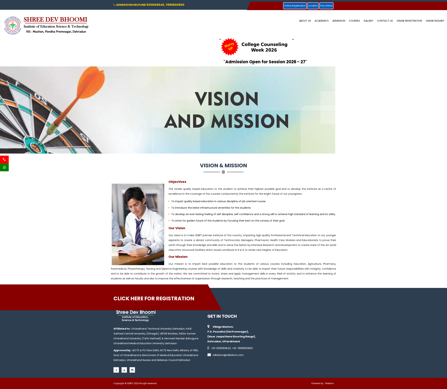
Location (313, 5)
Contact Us (385, 20)
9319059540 (223, 348)
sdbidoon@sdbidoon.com (228, 355)
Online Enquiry (435, 20)
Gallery (368, 20)
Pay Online (326, 5)
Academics (322, 20)
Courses (354, 20)
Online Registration (295, 5)
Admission (338, 20)
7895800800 (245, 348)
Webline (329, 383)
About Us (305, 20)
